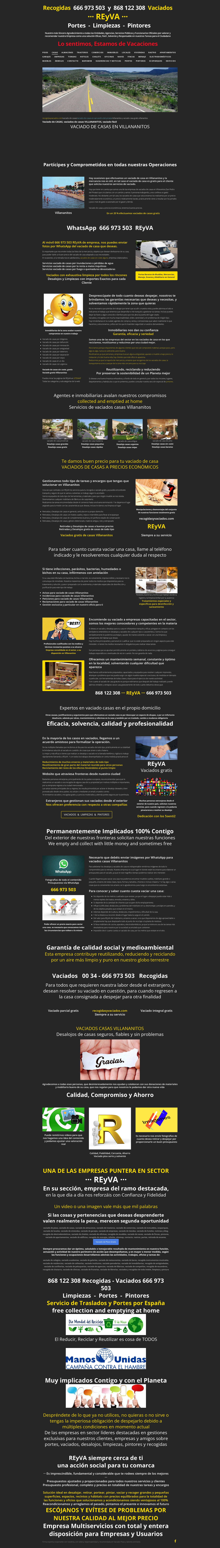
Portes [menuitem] (128, 61)
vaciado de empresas (108, 1231)
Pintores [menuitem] (141, 61)
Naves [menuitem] (121, 57)
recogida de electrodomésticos (56, 1234)
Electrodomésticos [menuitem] (160, 57)
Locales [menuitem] (126, 52)
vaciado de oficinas (98, 1234)
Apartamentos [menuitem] (168, 52)
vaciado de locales (51, 1231)
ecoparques (162, 1228)
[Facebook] (175, 1541)
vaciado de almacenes (85, 1228)
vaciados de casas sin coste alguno (94, 258)
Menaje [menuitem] (142, 57)
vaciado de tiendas (127, 1231)
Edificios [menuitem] (171, 61)
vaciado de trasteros (105, 1228)
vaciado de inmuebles (146, 1228)
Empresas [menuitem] (59, 57)
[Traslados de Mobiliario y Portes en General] (156, 254)
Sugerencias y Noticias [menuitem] (108, 61)
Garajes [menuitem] (46, 57)
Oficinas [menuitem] (109, 57)
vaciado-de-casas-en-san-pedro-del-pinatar (94, 118)
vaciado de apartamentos (57, 1237)
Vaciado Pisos (119, 1542)
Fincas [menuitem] (131, 57)
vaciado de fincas (152, 1234)
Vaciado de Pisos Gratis (106, 1242)
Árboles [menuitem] (59, 61)
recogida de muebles (117, 1234)
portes (144, 1237)
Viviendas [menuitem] (139, 52)
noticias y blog (161, 1231)
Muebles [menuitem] (46, 61)
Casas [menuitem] (55, 52)
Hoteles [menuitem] (84, 57)
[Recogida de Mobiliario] (63, 675)
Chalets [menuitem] (96, 57)
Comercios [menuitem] (97, 52)
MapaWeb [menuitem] (87, 61)
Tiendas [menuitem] (72, 57)
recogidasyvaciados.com (52, 118)
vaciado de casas (66, 1228)
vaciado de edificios (79, 1237)
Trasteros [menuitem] (82, 52)
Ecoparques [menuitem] (155, 61)
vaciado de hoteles (145, 1231)
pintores (169, 381)
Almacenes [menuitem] (67, 52)
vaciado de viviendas (70, 1231)
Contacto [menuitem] (72, 61)
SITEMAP (77, 378)
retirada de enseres (157, 1237)
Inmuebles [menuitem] (112, 52)
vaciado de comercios (126, 1228)
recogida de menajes (98, 1237)
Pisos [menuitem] (45, 52)
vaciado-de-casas (70, 118)
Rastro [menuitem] (152, 52)
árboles (111, 1237)
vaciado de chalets (79, 1234)
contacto (129, 1237)
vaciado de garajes (89, 1231)
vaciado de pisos (50, 1228)
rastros (137, 1237)
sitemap (120, 1237)
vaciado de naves (135, 1234)
